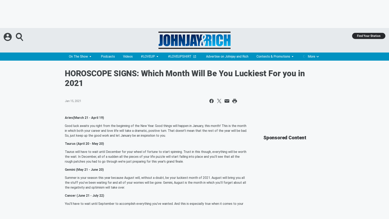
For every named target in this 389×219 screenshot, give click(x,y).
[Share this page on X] (219, 101)
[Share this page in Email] (227, 101)
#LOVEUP (148, 56)
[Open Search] (20, 37)
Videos (128, 56)
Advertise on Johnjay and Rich (227, 56)
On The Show (78, 56)
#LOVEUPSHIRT (179, 56)
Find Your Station (368, 36)
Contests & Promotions (273, 56)
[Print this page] (234, 101)
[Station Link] (194, 40)
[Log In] (8, 37)
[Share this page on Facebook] (211, 101)
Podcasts (108, 56)
